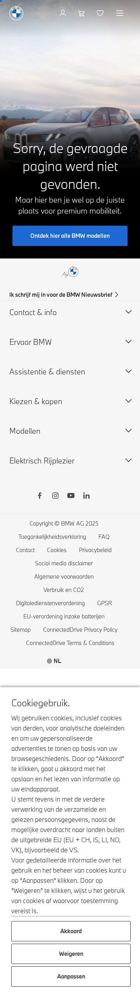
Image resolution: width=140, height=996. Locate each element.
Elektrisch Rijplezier (42, 460)
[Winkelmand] (82, 13)
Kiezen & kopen (35, 401)
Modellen (24, 431)
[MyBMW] (63, 13)
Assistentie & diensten (47, 371)
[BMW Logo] (16, 13)
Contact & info (33, 312)
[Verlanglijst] (100, 13)
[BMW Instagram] (55, 496)
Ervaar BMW (30, 342)
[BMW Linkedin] (86, 496)
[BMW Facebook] (39, 496)
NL (57, 661)
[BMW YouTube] (70, 496)
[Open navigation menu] (120, 13)
